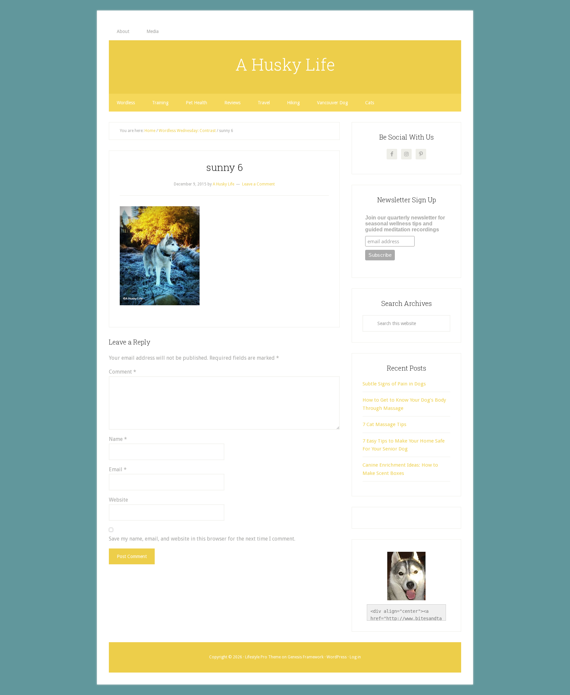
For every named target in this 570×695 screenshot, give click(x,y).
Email (118, 469)
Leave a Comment (258, 184)
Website (118, 500)
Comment (122, 372)
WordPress (337, 657)
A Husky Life (285, 64)
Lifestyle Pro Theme (263, 657)
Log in (355, 657)
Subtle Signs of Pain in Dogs (394, 384)
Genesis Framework (306, 657)
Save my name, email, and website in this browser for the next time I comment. (202, 539)
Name (118, 439)
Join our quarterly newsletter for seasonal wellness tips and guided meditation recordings (405, 223)
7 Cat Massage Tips (384, 424)
